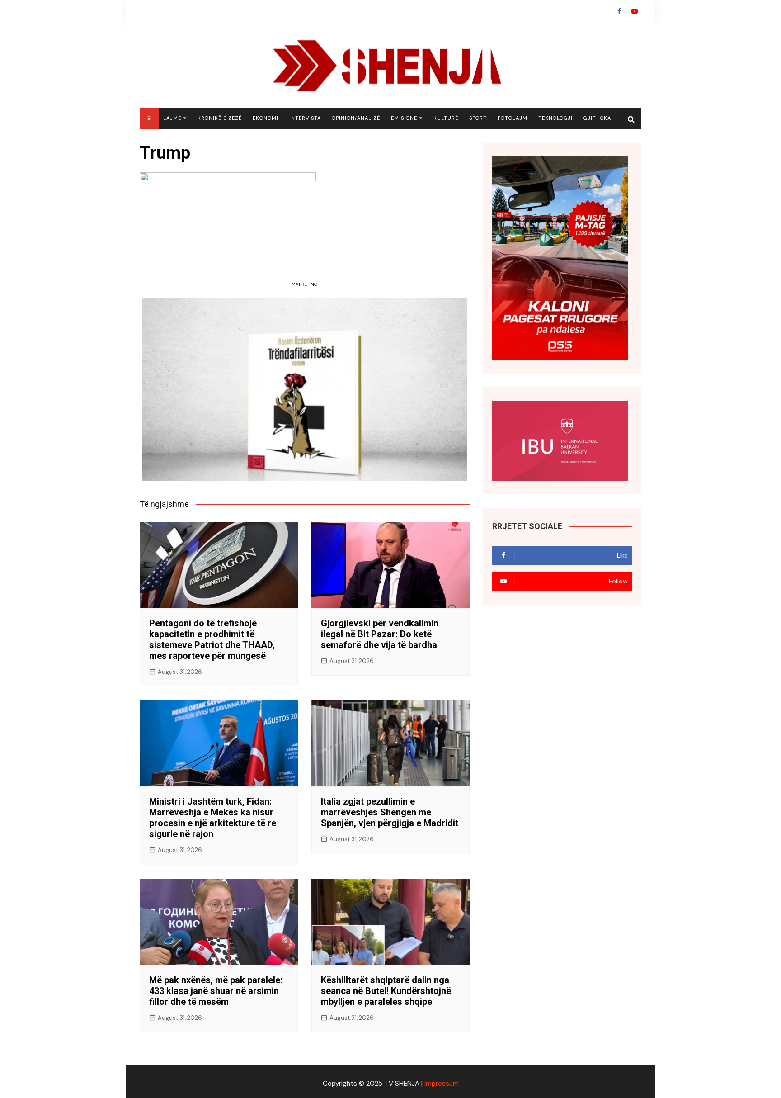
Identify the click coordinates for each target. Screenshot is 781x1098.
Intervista (305, 118)
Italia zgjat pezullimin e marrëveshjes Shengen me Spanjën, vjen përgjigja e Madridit (389, 812)
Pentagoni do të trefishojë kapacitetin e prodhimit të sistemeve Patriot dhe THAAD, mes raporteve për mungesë (212, 639)
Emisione (404, 118)
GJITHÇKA (597, 118)
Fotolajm (512, 118)
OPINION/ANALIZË (356, 118)
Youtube (634, 11)
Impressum (441, 1083)
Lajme (172, 118)
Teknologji (555, 118)
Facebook (619, 11)
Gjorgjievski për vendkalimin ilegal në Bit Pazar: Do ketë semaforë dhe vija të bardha (379, 634)
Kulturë (445, 118)
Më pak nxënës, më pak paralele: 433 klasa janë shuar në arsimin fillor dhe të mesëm (215, 991)
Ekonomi (265, 118)
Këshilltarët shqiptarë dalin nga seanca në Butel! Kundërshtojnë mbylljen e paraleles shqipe (386, 991)
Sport (478, 118)
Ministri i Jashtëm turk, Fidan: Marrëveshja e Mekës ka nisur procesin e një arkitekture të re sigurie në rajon (212, 817)
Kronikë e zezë (220, 118)
